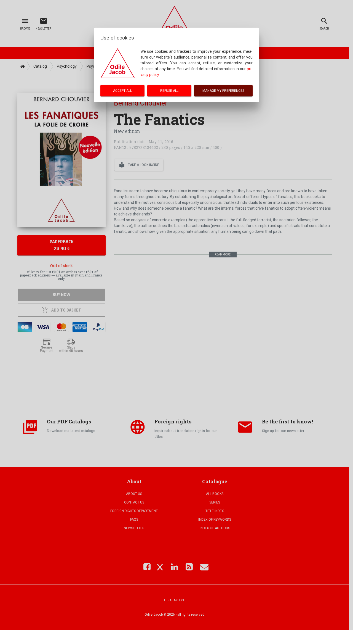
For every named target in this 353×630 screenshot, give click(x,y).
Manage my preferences (223, 91)
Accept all (122, 91)
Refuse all (169, 91)
